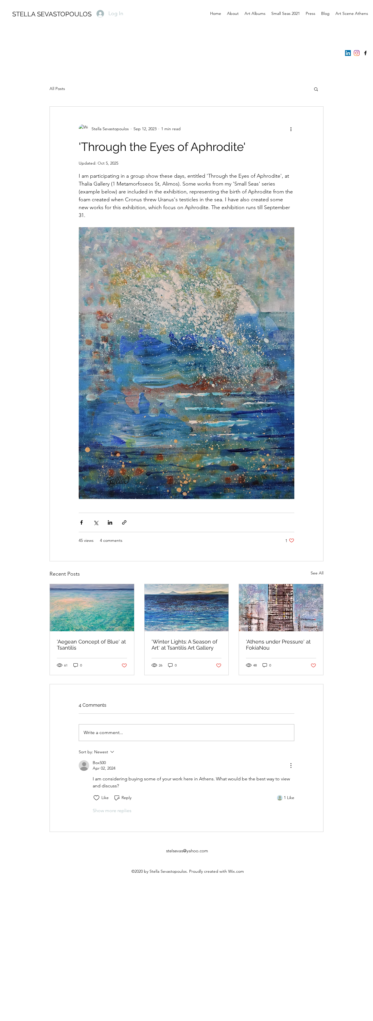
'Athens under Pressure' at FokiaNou (278, 645)
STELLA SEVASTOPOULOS (52, 14)
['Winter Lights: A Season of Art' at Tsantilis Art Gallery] (187, 607)
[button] (316, 89)
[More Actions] (290, 765)
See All (317, 573)
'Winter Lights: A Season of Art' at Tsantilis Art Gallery (184, 645)
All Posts (57, 88)
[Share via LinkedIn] (110, 522)
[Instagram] (357, 53)
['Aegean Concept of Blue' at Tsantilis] (92, 607)
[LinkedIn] (348, 53)
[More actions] (290, 128)
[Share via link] (124, 522)
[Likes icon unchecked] (96, 797)
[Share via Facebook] (81, 522)
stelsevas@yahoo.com (187, 851)
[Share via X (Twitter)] (95, 522)
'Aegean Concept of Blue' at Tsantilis (91, 645)
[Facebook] (365, 53)
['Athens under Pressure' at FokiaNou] (281, 607)
